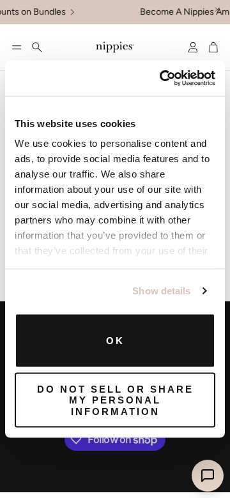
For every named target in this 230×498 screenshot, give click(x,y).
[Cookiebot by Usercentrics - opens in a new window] (162, 78)
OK (115, 340)
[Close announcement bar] (217, 9)
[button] (16, 47)
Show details (161, 290)
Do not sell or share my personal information (115, 400)
